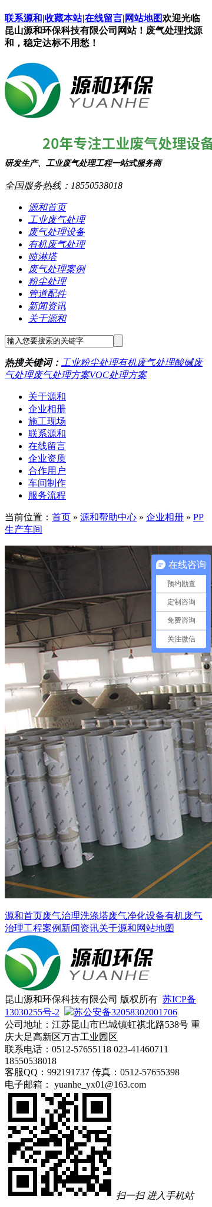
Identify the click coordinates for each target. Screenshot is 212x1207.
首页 (61, 517)
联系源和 (23, 18)
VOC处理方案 (118, 375)
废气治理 (61, 916)
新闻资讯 (47, 306)
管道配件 (47, 294)
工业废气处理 (56, 220)
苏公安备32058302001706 (125, 1012)
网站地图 (144, 18)
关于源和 (47, 318)
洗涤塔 (94, 916)
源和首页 (47, 207)
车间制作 (47, 483)
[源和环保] (79, 114)
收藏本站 (63, 18)
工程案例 (42, 928)
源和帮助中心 (108, 517)
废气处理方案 (61, 375)
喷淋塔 (42, 257)
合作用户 (47, 471)
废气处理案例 (56, 269)
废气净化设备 (136, 916)
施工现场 (47, 421)
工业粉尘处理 (89, 362)
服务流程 (47, 495)
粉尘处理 (47, 281)
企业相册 (47, 409)
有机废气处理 (56, 244)
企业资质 (47, 458)
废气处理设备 (56, 232)
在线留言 (103, 18)
